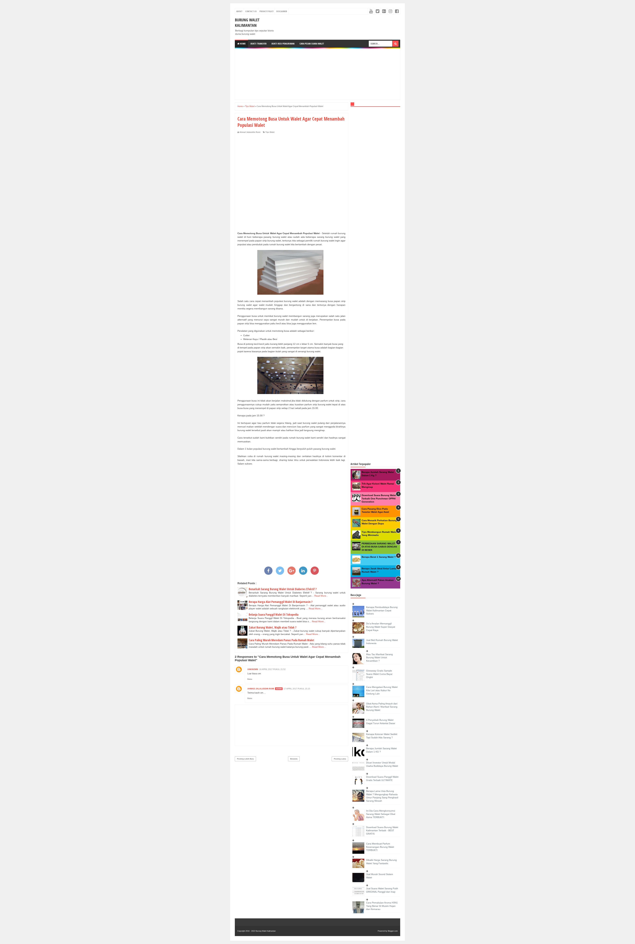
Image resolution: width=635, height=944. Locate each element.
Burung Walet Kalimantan (247, 22)
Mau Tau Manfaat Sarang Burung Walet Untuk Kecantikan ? (379, 657)
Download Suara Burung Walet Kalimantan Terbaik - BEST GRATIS (382, 830)
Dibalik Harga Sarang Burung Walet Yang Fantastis (381, 862)
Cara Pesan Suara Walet (311, 43)
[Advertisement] (317, 74)
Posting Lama (340, 759)
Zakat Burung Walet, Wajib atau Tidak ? (272, 627)
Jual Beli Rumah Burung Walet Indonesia (382, 642)
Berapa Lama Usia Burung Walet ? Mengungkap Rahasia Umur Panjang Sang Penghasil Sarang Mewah (382, 796)
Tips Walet (270, 132)
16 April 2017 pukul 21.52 (272, 669)
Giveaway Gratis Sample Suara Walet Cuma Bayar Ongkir (379, 673)
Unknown (252, 669)
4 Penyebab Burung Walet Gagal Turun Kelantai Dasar (380, 722)
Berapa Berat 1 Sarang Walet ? (379, 557)
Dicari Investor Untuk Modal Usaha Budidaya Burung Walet (382, 764)
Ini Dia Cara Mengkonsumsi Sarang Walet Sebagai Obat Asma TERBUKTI (380, 813)
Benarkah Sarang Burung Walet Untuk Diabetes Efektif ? (283, 589)
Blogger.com (393, 931)
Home (242, 43)
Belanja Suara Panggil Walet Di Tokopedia (273, 614)
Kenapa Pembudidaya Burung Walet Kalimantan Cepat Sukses (382, 610)
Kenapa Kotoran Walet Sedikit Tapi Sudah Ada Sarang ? (381, 736)
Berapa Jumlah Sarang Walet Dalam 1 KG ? (381, 750)
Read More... (321, 595)
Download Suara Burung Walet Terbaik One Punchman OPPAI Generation (379, 498)
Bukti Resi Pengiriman (283, 43)
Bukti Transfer (259, 43)
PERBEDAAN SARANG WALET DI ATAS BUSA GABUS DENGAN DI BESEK (379, 546)
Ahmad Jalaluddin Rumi (260, 689)
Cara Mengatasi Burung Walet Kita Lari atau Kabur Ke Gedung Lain (382, 690)
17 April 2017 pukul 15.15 (297, 689)
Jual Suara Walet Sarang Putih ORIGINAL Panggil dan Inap (382, 890)
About (239, 11)
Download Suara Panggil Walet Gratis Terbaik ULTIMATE (382, 778)
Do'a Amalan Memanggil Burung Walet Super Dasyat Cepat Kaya (380, 626)
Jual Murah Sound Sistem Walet (379, 876)
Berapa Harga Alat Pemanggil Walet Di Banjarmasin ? (281, 602)
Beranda (293, 759)
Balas (249, 679)
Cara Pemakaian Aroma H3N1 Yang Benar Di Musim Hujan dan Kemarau (382, 905)
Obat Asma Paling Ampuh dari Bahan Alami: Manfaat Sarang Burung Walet (381, 706)
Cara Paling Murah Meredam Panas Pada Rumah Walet (281, 640)
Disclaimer (281, 11)
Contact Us (251, 11)
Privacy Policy (266, 11)
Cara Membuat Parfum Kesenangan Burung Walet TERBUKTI (380, 846)
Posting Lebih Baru (245, 759)
